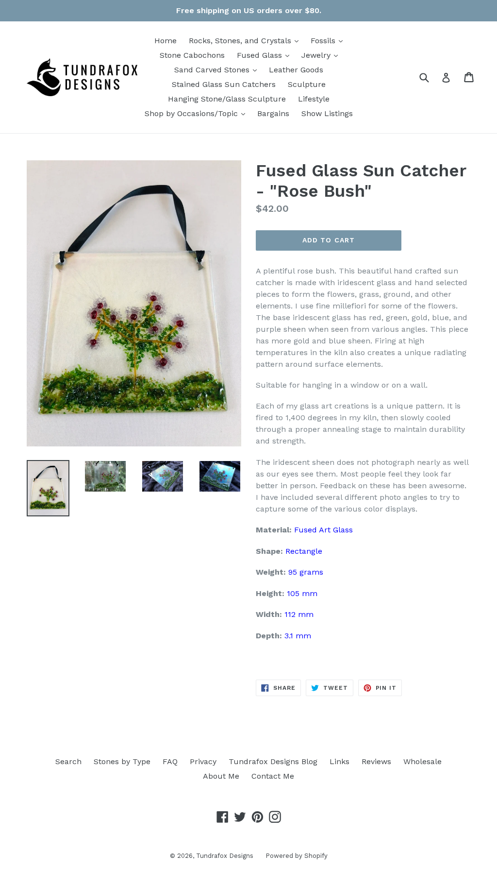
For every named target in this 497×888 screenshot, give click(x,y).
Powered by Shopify (296, 855)
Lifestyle (314, 98)
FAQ (170, 761)
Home (165, 40)
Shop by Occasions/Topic (197, 113)
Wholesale (422, 761)
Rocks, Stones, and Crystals (246, 40)
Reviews (376, 761)
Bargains (273, 113)
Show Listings (327, 113)
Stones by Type (122, 761)
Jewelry (322, 55)
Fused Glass (265, 55)
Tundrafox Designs (224, 855)
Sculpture (307, 84)
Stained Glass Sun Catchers (224, 84)
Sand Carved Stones (218, 69)
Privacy (203, 761)
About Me (221, 776)
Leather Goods (296, 69)
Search (68, 761)
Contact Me (272, 776)
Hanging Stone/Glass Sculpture (227, 98)
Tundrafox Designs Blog (273, 761)
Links (339, 761)
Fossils (329, 40)
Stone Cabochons (192, 55)
